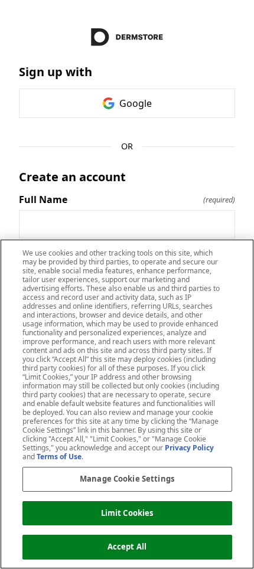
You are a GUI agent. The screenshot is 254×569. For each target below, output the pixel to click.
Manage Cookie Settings (127, 478)
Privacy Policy (189, 448)
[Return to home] (127, 37)
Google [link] (135, 103)
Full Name (127, 199)
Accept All (127, 546)
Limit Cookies (127, 513)
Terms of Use (59, 457)
